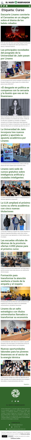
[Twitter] (4, 6)
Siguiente (27, 384)
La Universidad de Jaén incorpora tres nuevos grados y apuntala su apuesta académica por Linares (13, 135)
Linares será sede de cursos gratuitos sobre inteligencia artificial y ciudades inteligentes (13, 173)
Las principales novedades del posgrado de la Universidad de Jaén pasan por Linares (15, 54)
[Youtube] (7, 6)
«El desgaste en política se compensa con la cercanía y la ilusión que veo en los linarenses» (15, 92)
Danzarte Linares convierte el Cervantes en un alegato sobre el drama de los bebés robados (15, 19)
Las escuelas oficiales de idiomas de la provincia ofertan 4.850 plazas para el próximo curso (14, 244)
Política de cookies (25, 434)
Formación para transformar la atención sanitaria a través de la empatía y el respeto (13, 279)
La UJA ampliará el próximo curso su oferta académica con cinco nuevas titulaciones (15, 207)
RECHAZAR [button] (11, 436)
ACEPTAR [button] (4, 436)
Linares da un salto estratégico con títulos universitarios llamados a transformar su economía (14, 313)
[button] (2, 2)
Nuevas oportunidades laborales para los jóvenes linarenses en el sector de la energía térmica (14, 353)
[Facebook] (1, 6)
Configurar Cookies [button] (15, 438)
